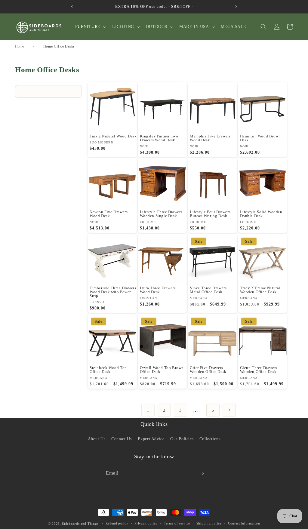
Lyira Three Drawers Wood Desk (158, 290)
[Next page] (229, 410)
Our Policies (181, 439)
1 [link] (148, 410)
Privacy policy (146, 523)
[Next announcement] (236, 6)
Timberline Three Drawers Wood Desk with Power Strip (113, 292)
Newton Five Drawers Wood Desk (109, 214)
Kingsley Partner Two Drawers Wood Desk (159, 138)
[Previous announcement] (72, 6)
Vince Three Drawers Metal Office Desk (208, 290)
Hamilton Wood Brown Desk (260, 138)
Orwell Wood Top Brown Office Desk (162, 370)
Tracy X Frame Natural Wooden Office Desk (260, 290)
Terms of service (177, 523)
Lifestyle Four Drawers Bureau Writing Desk (210, 214)
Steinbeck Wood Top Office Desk (108, 370)
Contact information (244, 523)
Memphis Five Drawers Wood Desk (210, 138)
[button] (90, 26)
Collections (209, 439)
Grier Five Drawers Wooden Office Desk (208, 370)
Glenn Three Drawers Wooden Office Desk (258, 370)
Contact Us (121, 439)
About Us (97, 439)
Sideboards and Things (80, 523)
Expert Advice (151, 439)
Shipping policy (209, 523)
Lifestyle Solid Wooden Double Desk (261, 214)
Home (19, 46)
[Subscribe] (201, 473)
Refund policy (117, 523)
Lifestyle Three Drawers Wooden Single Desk (161, 214)
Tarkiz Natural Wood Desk (113, 136)
